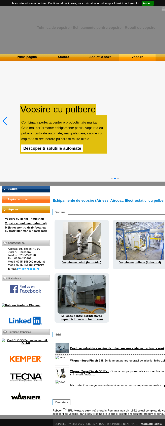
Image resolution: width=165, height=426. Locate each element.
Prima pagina (27, 57)
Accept (148, 3)
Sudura (63, 57)
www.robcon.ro (84, 410)
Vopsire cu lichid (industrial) (24, 218)
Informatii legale (151, 423)
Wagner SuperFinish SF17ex (89, 371)
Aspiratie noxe (100, 57)
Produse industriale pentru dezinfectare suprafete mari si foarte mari (117, 348)
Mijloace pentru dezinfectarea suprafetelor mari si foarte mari (26, 229)
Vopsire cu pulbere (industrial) (26, 223)
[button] (5, 121)
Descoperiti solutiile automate (52, 148)
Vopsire (137, 57)
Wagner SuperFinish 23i (86, 360)
